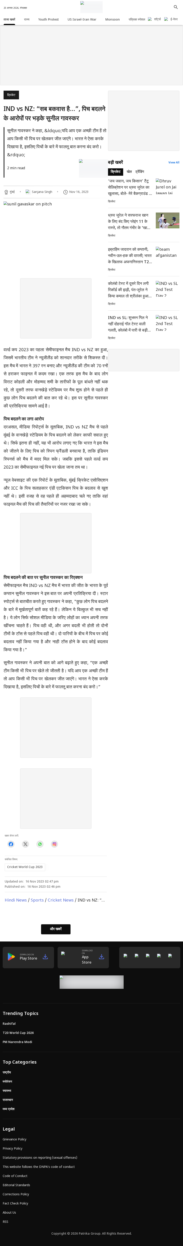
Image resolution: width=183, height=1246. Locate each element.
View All (173, 163)
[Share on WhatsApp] (40, 844)
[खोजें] (175, 7)
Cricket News (61, 900)
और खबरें (56, 929)
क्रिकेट (11, 95)
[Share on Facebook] (11, 844)
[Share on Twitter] (25, 844)
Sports (37, 900)
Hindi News (16, 900)
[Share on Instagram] (54, 844)
